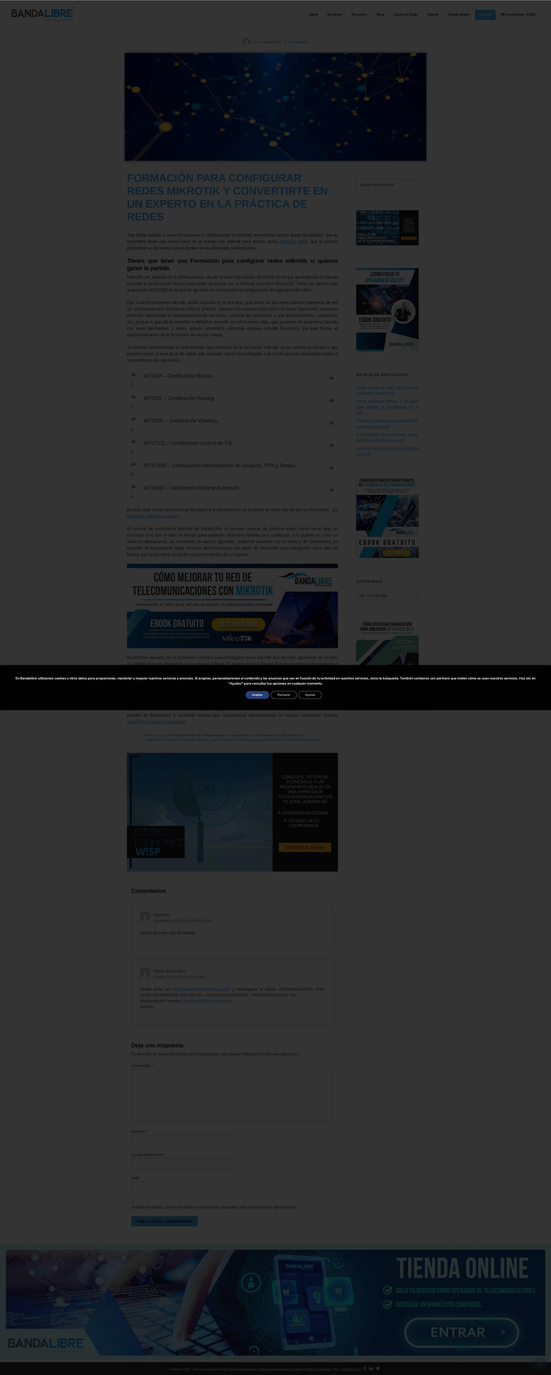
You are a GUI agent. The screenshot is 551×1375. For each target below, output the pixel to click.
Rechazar (283, 695)
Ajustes (310, 695)
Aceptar (257, 695)
